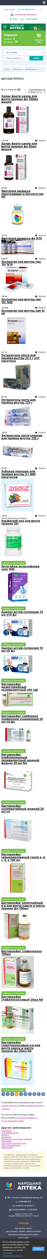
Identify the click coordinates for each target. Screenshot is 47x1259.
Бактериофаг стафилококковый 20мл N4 (22, 998)
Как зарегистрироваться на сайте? (23, 1235)
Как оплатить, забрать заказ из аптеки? (23, 1231)
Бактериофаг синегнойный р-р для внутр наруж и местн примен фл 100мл (23, 905)
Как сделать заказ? (23, 1228)
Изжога (5, 1134)
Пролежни (6, 1141)
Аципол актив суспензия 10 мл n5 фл (22, 649)
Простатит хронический (13, 1143)
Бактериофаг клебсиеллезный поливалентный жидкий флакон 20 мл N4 (20, 758)
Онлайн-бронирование (26, 14)
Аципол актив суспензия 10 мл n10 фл (22, 613)
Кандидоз (6, 1136)
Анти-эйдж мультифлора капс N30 (20, 567)
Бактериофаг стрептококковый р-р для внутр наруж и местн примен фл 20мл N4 (20, 1046)
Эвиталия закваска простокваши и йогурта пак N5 (22, 194)
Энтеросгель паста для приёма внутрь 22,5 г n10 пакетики (20, 358)
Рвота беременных (11, 1145)
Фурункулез (7, 1147)
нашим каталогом (10, 1105)
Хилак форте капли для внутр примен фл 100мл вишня (19, 99)
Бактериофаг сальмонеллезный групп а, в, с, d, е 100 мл (23, 857)
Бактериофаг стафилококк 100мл (21, 952)
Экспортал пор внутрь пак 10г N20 (21, 300)
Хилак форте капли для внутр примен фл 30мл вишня (19, 146)
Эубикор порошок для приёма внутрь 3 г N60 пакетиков (18, 474)
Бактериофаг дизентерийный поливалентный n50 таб (19, 687)
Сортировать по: (37, 89)
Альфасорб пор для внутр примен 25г (20, 522)
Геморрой (6, 1130)
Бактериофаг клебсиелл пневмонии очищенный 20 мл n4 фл (22, 719)
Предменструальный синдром (16, 1139)
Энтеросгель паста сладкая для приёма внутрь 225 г (21, 436)
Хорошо (38, 1249)
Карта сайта (23, 1238)
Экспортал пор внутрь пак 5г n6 (23, 311)
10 (43, 1094)
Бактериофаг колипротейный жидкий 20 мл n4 (22, 809)
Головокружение (9, 1132)
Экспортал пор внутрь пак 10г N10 (21, 263)
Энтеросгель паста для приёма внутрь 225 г (18, 401)
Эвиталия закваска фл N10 (21, 238)
